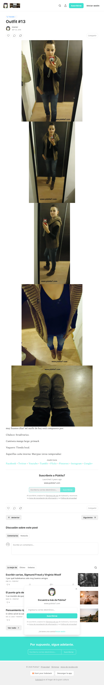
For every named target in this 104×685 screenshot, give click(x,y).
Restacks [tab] (24, 536)
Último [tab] (22, 567)
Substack (39, 679)
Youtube (33, 463)
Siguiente (88, 517)
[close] (76, 589)
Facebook (11, 463)
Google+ (88, 463)
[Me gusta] (8, 35)
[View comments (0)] (14, 35)
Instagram (76, 463)
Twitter (22, 463)
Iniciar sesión (93, 5)
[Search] (59, 5)
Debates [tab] (31, 567)
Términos (55, 667)
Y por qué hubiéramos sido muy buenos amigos (27, 578)
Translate (11, 17)
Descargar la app (64, 673)
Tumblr (44, 463)
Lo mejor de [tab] (12, 567)
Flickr (53, 463)
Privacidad (45, 667)
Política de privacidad (69, 624)
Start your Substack (43, 673)
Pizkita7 (15, 27)
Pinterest (63, 463)
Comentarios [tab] (12, 536)
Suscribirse (76, 5)
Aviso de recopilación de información (43, 624)
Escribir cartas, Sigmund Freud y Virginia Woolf (33, 574)
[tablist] (17, 535)
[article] (52, 580)
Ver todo (12, 628)
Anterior (15, 517)
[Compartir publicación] (65, 5)
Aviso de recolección (69, 667)
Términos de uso (52, 622)
